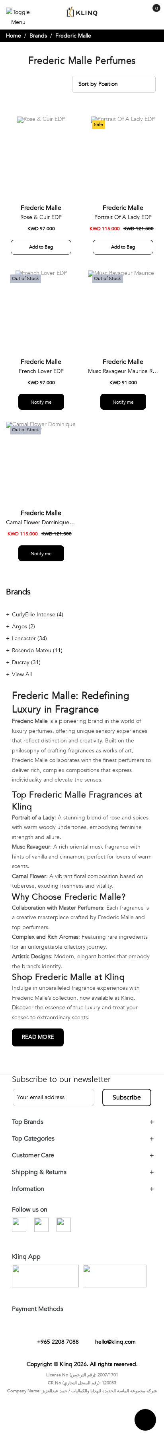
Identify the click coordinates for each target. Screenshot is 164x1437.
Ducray (21, 669)
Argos (20, 633)
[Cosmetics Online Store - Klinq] (82, 12)
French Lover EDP (41, 377)
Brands (38, 42)
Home (13, 42)
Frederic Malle (41, 214)
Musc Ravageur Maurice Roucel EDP (123, 377)
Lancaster (24, 645)
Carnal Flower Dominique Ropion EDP (41, 529)
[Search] (136, 15)
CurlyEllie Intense (34, 621)
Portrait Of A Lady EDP (123, 223)
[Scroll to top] (145, 1426)
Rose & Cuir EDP (41, 223)
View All (22, 681)
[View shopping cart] (152, 14)
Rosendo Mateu (32, 657)
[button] (67, 132)
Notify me (41, 408)
